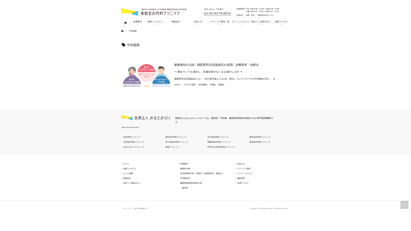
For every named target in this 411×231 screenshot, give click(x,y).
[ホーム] (125, 23)
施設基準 (241, 178)
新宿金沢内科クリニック (260, 142)
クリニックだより (245, 173)
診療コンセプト (130, 168)
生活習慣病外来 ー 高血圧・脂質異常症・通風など (202, 173)
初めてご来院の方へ (132, 183)
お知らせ (241, 164)
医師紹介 (127, 178)
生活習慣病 (203, 85)
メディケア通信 (189, 85)
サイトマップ (127, 208)
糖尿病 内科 (185, 168)
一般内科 (184, 188)
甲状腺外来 (185, 178)
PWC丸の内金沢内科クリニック (221, 147)
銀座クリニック (172, 147)
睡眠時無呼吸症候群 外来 (191, 183)
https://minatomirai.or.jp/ (130, 127)
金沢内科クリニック (132, 137)
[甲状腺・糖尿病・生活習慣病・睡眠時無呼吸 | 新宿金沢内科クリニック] (155, 11)
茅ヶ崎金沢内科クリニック (176, 142)
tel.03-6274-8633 (217, 13)
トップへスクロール (404, 205)
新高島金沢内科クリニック (219, 142)
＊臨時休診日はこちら (265, 15)
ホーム (126, 164)
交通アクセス (243, 183)
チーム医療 (128, 173)
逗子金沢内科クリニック (218, 137)
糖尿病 (221, 85)
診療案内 (184, 164)
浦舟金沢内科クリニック (176, 137)
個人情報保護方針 (141, 208)
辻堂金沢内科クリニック (133, 142)
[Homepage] (123, 31)
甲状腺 (212, 85)
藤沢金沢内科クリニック (260, 137)
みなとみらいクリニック (133, 147)
